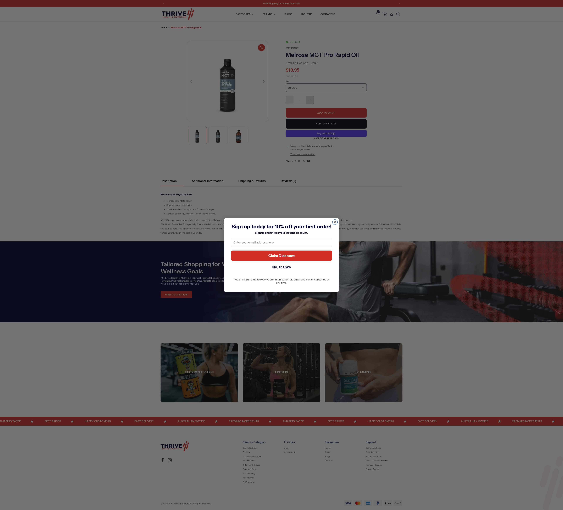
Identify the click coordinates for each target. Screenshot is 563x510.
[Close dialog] (335, 222)
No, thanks (281, 267)
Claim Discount (281, 255)
